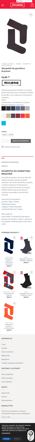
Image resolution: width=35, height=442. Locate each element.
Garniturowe (6, 65)
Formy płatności (7, 374)
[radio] (4, 134)
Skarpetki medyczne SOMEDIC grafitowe (26, 259)
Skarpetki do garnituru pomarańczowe (9, 326)
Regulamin (5, 359)
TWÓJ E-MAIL (5, 417)
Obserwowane (6, 400)
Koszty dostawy (7, 378)
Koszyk (4, 397)
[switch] (30, 439)
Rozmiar (4, 131)
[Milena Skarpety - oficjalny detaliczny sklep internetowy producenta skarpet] (17, 5)
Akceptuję (6, 439)
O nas (3, 344)
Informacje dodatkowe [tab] (9, 162)
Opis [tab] (2, 158)
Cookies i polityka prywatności (12, 363)
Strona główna (7, 64)
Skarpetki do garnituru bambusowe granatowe (9, 261)
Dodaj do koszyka (21, 141)
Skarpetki (26, 64)
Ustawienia (17, 439)
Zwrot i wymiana (7, 352)
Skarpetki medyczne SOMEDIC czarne (26, 294)
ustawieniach (6, 433)
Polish (20, 1)
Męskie (18, 64)
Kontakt (4, 348)
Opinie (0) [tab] (4, 166)
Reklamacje (5, 356)
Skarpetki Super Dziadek (9, 294)
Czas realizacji (6, 382)
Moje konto (5, 393)
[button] (2, 5)
